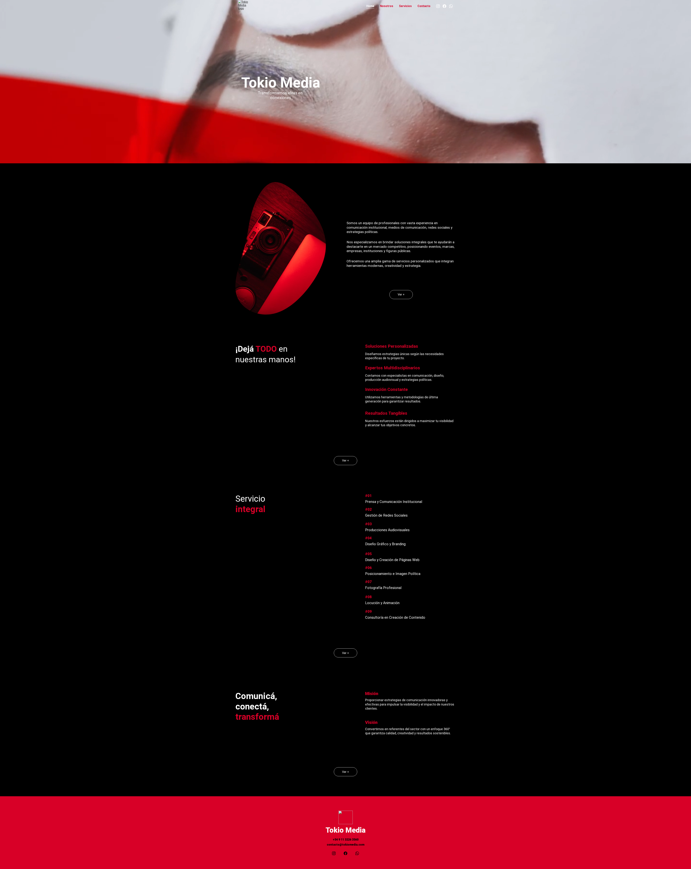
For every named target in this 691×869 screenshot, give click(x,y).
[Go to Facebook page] (446, 6)
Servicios (405, 6)
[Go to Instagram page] (439, 6)
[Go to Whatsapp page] (451, 6)
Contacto (423, 6)
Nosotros (386, 6)
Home (370, 6)
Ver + (401, 294)
